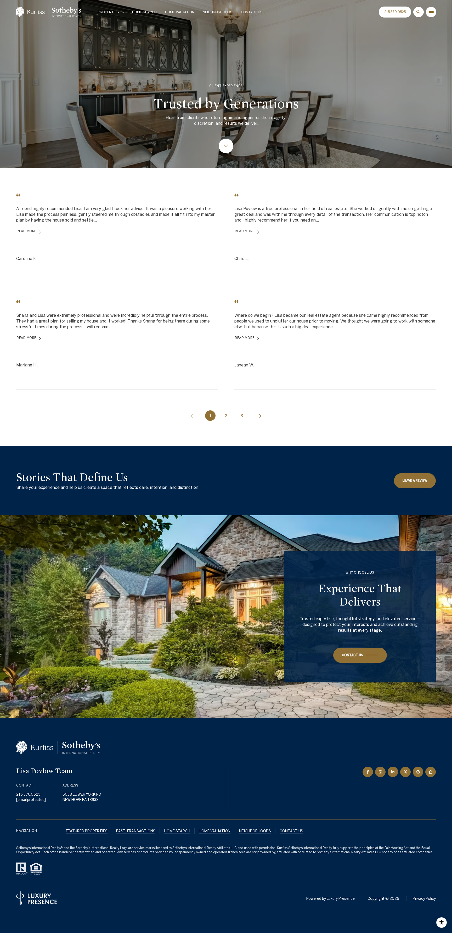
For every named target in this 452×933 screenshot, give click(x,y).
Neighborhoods (218, 12)
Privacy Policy (424, 898)
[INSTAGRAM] (380, 772)
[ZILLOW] (430, 772)
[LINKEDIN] (393, 772)
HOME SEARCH (177, 831)
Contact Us (252, 12)
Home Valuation (179, 12)
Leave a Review (415, 480)
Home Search (144, 12)
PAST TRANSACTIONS (135, 831)
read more (26, 231)
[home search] (418, 12)
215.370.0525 (395, 12)
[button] (360, 655)
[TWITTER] (405, 772)
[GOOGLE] (418, 772)
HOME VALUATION (214, 831)
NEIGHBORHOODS (255, 831)
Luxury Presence (341, 898)
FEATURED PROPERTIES (87, 831)
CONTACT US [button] (291, 831)
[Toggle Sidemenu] (431, 12)
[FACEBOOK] (368, 772)
